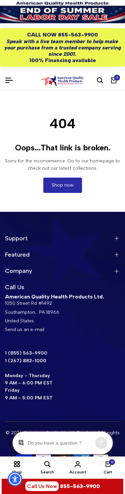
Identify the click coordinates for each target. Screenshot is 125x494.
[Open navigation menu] (11, 80)
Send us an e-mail (24, 329)
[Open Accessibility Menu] (15, 479)
